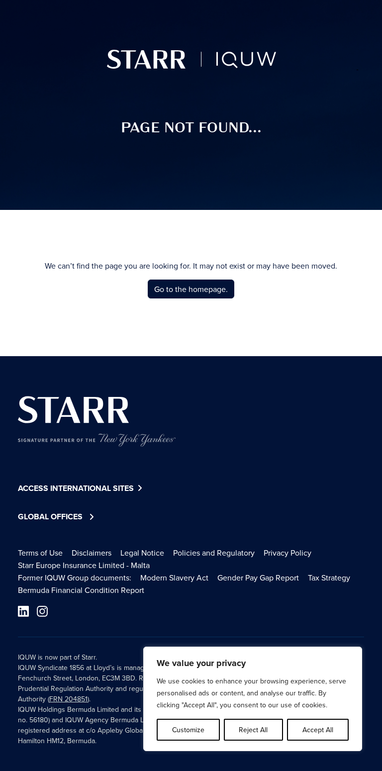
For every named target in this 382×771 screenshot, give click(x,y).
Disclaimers (91, 552)
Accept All (317, 730)
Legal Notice (142, 552)
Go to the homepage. (191, 289)
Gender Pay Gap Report (258, 577)
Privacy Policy (287, 552)
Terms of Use (40, 552)
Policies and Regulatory (214, 552)
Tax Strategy (329, 577)
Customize (188, 730)
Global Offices (50, 516)
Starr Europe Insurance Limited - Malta (84, 565)
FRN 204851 (68, 699)
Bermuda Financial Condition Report (81, 589)
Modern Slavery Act (174, 577)
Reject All (253, 730)
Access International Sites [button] (77, 488)
